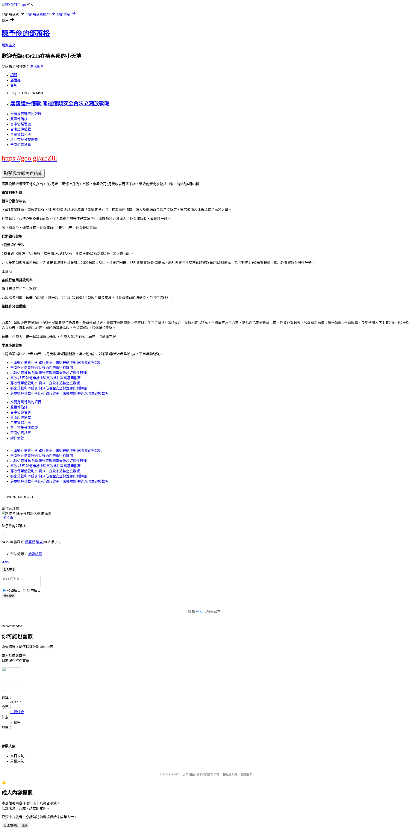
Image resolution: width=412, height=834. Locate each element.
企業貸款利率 (20, 134)
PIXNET (174, 774)
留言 (39, 542)
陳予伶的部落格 (26, 33)
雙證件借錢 (18, 119)
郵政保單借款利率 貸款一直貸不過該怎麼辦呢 (45, 383)
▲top (5, 561)
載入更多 (9, 569)
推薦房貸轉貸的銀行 (25, 114)
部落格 (15, 80)
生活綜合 (37, 66)
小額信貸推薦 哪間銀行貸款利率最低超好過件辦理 (48, 373)
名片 (13, 85)
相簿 (13, 75)
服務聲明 (246, 774)
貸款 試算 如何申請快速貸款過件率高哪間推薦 (45, 378)
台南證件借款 (20, 129)
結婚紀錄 (35, 554)
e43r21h (7, 517)
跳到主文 (8, 45)
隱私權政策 (230, 774)
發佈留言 (9, 596)
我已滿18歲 (10, 825)
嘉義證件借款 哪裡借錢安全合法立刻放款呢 (59, 103)
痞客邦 (30, 542)
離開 (24, 825)
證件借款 (17, 438)
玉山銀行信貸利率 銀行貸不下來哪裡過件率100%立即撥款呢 (55, 362)
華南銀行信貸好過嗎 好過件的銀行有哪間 (41, 367)
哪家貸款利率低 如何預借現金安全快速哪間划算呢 (48, 388)
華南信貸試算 (20, 145)
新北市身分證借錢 (24, 139)
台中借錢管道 (20, 124)
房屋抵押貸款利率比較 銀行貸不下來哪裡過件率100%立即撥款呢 (59, 393)
